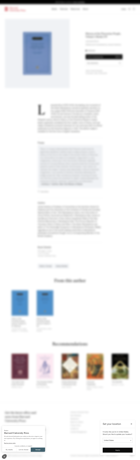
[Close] (131, 424)
